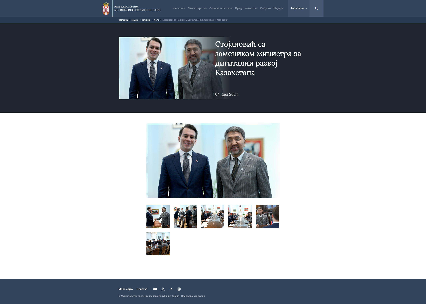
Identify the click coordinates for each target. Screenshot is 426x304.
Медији (278, 8)
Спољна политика (221, 8)
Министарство (197, 8)
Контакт (142, 289)
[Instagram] (179, 289)
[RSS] (171, 289)
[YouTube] (155, 289)
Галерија (146, 20)
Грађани (265, 8)
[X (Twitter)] (163, 289)
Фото (156, 20)
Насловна (179, 8)
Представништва (246, 8)
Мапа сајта (125, 289)
